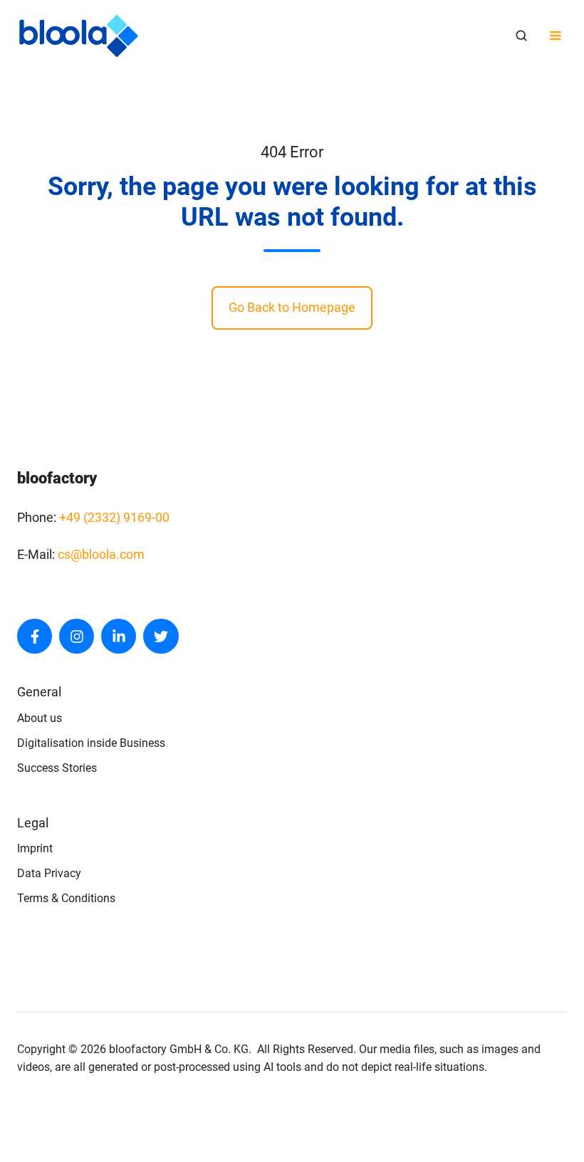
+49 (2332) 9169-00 (114, 517)
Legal (32, 822)
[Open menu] (555, 35)
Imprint (35, 848)
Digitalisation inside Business (91, 743)
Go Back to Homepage (292, 307)
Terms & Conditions (66, 898)
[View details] (34, 636)
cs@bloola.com (101, 554)
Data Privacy (49, 873)
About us (39, 718)
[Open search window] (521, 35)
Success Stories (57, 768)
